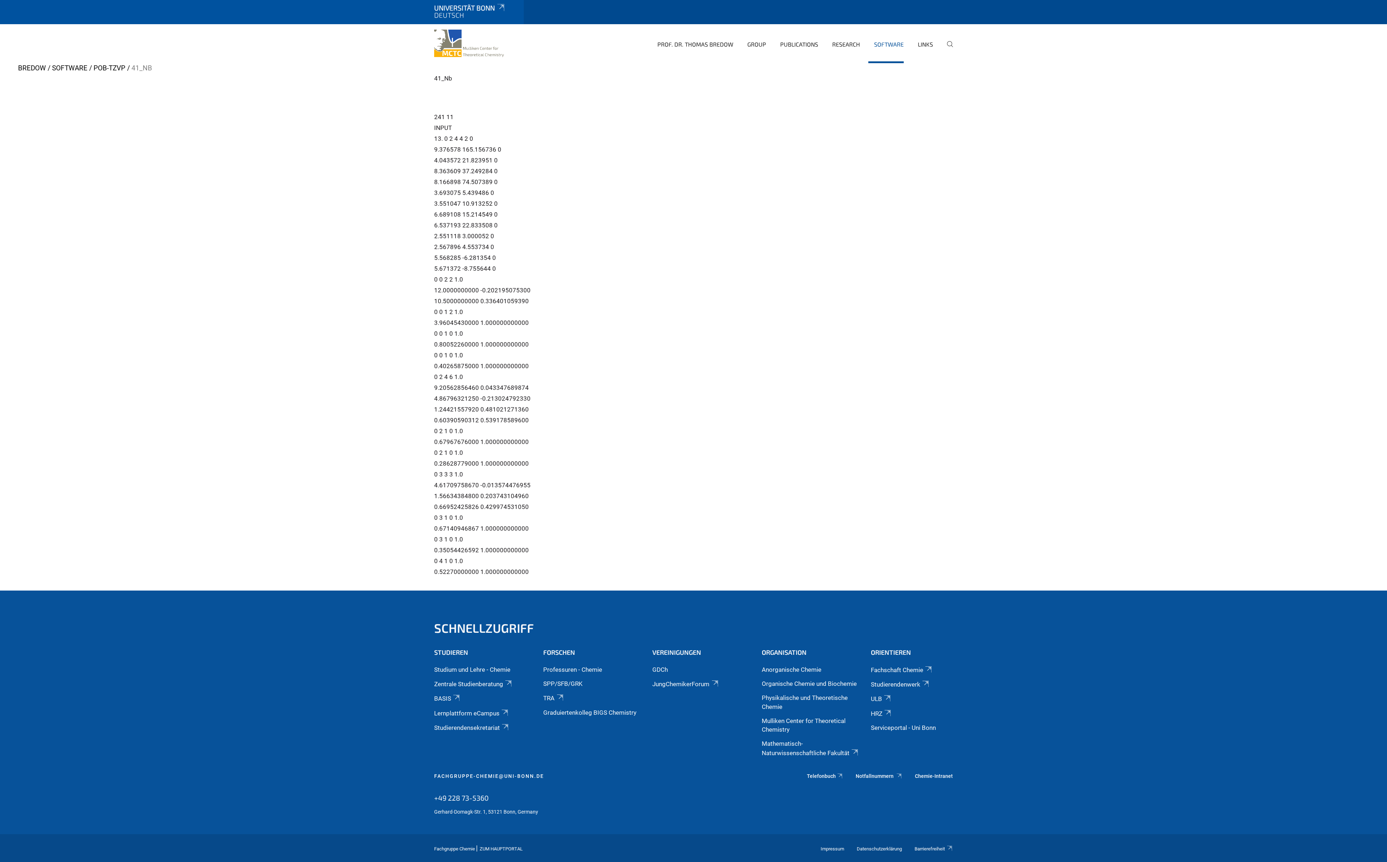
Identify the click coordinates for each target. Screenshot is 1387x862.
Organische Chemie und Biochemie (809, 683)
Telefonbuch (821, 776)
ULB (876, 698)
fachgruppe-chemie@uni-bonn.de (489, 776)
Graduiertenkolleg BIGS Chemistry (589, 712)
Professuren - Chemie (572, 669)
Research (846, 44)
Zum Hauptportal (501, 849)
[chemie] (469, 43)
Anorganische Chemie (791, 669)
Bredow (32, 68)
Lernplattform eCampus (467, 713)
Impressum (832, 849)
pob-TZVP (109, 68)
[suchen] (947, 49)
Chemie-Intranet (934, 776)
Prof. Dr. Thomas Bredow (695, 44)
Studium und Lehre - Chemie (472, 669)
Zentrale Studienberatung (468, 684)
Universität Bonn (464, 8)
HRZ (876, 713)
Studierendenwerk (895, 684)
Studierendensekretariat (467, 727)
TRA (548, 698)
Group (756, 44)
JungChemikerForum (680, 684)
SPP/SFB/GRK (563, 683)
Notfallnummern (875, 776)
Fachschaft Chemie (897, 670)
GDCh (660, 669)
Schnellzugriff (484, 628)
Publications (799, 44)
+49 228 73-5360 (461, 797)
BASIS (442, 698)
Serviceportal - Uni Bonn (903, 727)
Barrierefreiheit (930, 849)
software (889, 44)
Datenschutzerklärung (879, 849)
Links (925, 44)
